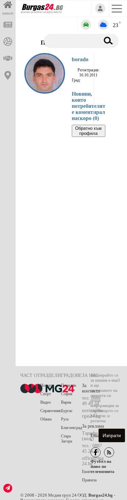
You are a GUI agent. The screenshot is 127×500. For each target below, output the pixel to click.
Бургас (66, 410)
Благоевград (71, 427)
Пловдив (68, 385)
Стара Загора (66, 439)
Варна (66, 402)
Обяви (45, 419)
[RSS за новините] (109, 452)
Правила (89, 480)
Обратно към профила (88, 131)
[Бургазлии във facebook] (95, 452)
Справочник (50, 410)
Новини (47, 385)
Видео (45, 402)
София (66, 393)
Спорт (45, 393)
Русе (65, 419)
